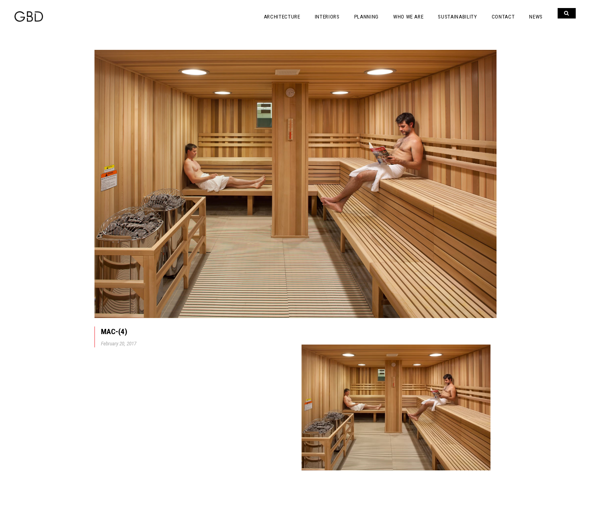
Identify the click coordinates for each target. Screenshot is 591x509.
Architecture (282, 17)
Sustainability (457, 17)
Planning (366, 17)
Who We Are (408, 17)
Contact (503, 17)
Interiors (327, 17)
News (536, 17)
